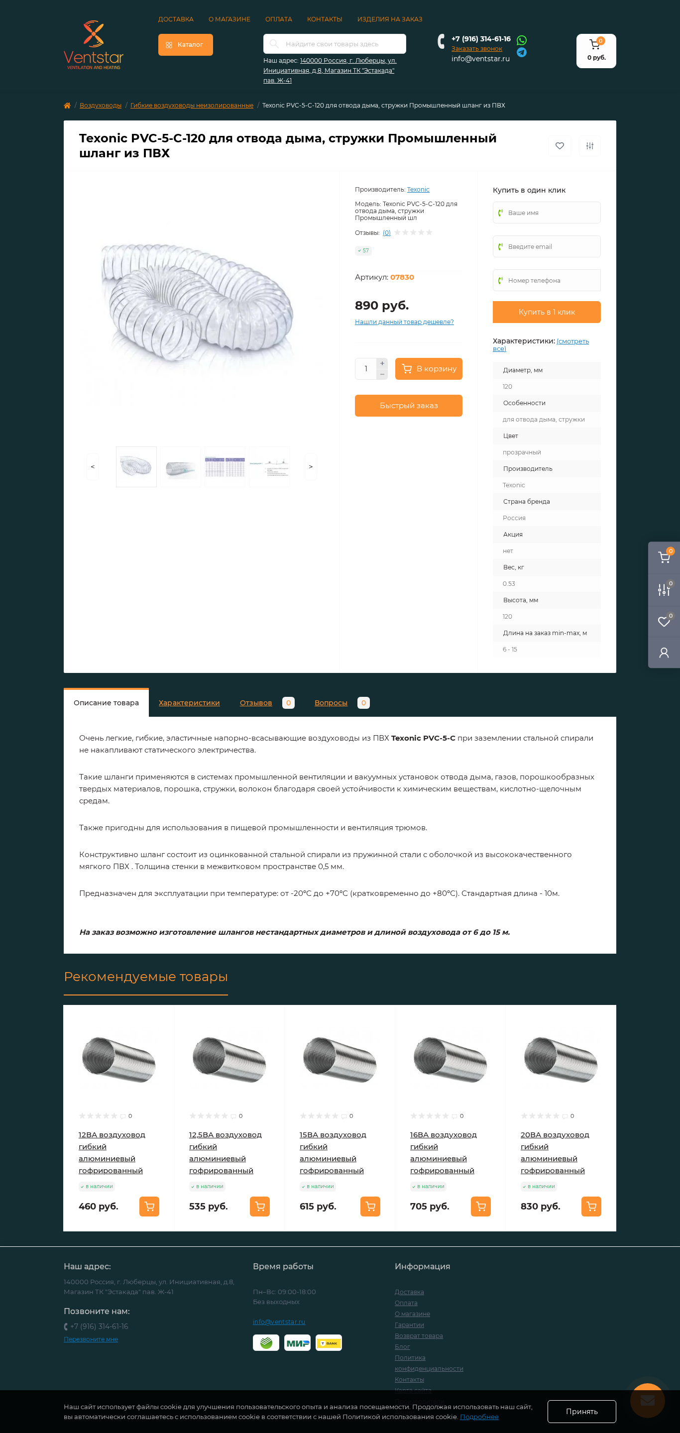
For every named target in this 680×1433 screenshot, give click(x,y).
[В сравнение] (590, 145)
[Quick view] (159, 1020)
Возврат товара (419, 1335)
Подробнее (479, 1417)
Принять (582, 1411)
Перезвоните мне (91, 1339)
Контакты (324, 19)
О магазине (229, 19)
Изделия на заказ (390, 19)
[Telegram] (522, 51)
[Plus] (382, 363)
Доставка (176, 19)
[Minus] (382, 374)
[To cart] (149, 1206)
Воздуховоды (100, 105)
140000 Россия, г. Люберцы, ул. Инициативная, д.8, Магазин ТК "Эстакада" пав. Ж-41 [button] (330, 70)
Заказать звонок (477, 48)
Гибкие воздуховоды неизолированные (191, 105)
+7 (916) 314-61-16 (481, 38)
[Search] (274, 44)
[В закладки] (559, 145)
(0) (387, 232)
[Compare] (159, 1058)
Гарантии (409, 1324)
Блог (402, 1346)
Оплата (278, 19)
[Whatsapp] (522, 39)
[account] (664, 652)
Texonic (418, 189)
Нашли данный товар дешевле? (404, 322)
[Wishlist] (159, 1039)
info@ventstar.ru (481, 58)
